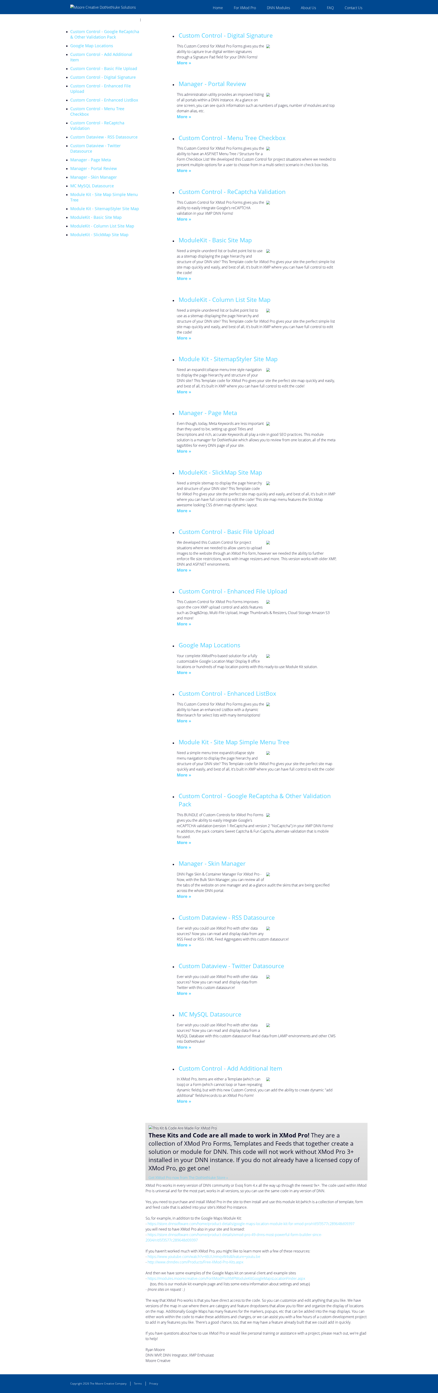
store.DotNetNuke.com (131, 25)
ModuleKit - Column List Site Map (102, 226)
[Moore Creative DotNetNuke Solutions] (103, 7)
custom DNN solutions (108, 20)
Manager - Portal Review (93, 168)
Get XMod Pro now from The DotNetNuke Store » (188, 1177)
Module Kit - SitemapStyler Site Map (104, 208)
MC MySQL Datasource (92, 185)
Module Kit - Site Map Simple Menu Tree (234, 742)
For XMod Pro (245, 7)
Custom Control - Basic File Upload (103, 68)
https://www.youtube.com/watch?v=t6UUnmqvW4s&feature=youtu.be (204, 1256)
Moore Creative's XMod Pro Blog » (97, 14)
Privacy (153, 1383)
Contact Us (353, 7)
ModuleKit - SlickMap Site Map (99, 234)
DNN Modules (278, 7)
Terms (138, 1383)
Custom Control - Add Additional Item (230, 1068)
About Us (308, 7)
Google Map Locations (91, 45)
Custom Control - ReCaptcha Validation (232, 192)
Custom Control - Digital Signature (103, 77)
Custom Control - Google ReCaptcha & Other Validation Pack (104, 34)
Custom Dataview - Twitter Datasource (231, 966)
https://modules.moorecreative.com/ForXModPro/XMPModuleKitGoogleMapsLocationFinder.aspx (226, 1278)
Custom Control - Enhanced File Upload (233, 591)
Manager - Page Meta (90, 159)
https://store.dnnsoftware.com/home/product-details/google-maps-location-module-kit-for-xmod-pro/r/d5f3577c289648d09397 (251, 1223)
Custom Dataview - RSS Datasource (104, 137)
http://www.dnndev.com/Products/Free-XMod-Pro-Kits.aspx (195, 1262)
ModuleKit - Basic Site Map (96, 217)
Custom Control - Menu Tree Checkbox (232, 138)
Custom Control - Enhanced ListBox (104, 100)
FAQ (330, 7)
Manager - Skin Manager (93, 177)
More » (184, 62)
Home (218, 7)
